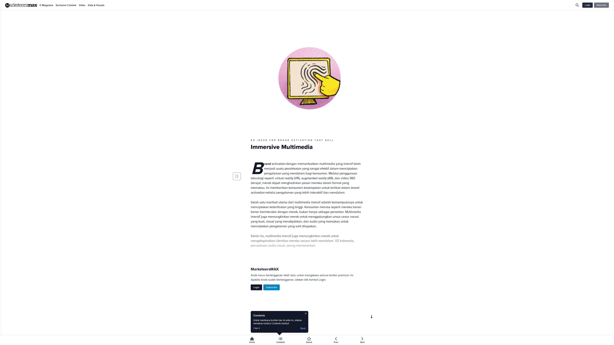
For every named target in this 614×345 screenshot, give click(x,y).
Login (587, 5)
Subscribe (601, 5)
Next (303, 328)
